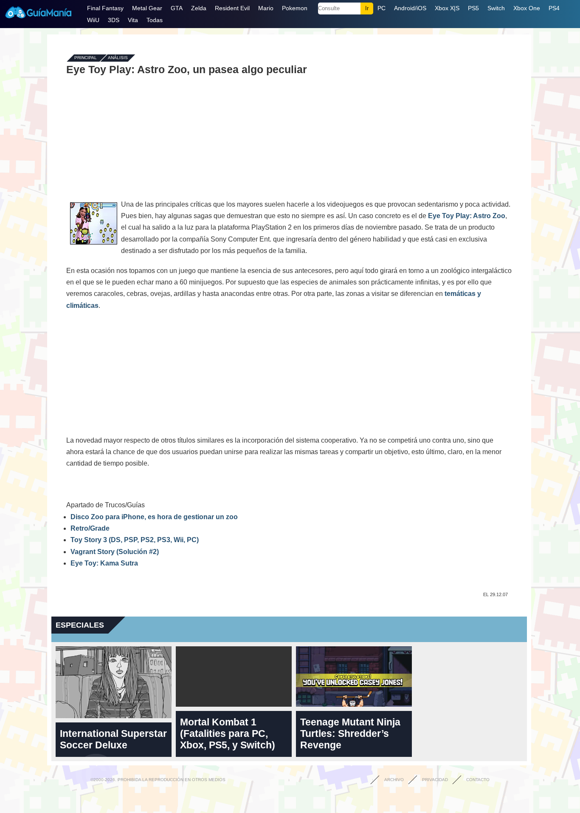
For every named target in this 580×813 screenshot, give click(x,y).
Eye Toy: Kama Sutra (104, 563)
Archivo (394, 779)
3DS (113, 20)
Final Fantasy (105, 8)
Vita (133, 20)
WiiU (93, 20)
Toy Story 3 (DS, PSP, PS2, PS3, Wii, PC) (134, 539)
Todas (154, 20)
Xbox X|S (447, 8)
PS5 (473, 8)
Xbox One (526, 8)
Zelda (198, 8)
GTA (177, 8)
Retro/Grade (90, 528)
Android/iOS (410, 8)
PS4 (554, 8)
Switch (496, 8)
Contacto (478, 779)
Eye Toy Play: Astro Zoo (466, 215)
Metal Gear (147, 8)
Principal (85, 58)
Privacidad (435, 779)
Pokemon (294, 8)
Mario (265, 8)
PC (381, 8)
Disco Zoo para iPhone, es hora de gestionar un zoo (154, 516)
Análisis (118, 58)
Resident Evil (232, 8)
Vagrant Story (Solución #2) (114, 551)
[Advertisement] (289, 137)
